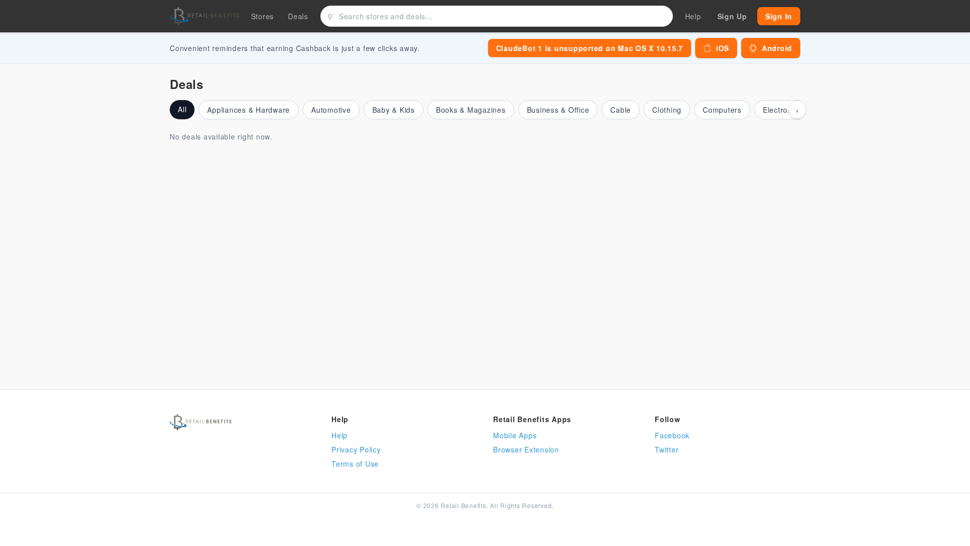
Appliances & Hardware (248, 110)
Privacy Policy (356, 449)
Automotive (331, 110)
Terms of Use (355, 464)
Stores (262, 16)
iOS (722, 48)
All (182, 109)
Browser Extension (526, 449)
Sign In (778, 16)
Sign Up (732, 16)
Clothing (667, 110)
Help (339, 435)
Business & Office (558, 110)
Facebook (672, 435)
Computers (722, 110)
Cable (620, 110)
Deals (298, 16)
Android (777, 48)
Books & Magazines (471, 110)
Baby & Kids (393, 110)
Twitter (666, 449)
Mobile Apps (515, 435)
